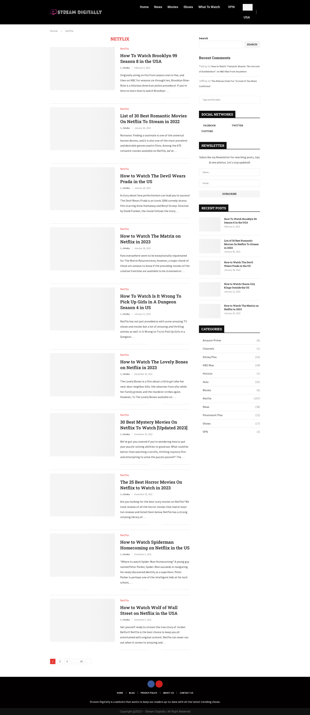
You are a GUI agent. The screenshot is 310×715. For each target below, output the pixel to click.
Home (144, 7)
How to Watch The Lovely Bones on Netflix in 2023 (154, 364)
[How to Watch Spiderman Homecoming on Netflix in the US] (82, 554)
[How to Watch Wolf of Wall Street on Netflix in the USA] (82, 620)
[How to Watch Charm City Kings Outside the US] (209, 289)
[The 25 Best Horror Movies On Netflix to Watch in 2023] (82, 494)
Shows (188, 7)
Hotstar (231, 373)
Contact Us (186, 692)
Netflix (231, 398)
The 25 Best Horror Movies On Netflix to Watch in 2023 (151, 485)
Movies (173, 7)
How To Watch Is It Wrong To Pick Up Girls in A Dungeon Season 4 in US (150, 301)
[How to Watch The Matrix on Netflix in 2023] (82, 248)
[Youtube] (159, 684)
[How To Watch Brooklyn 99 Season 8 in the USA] (82, 68)
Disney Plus (231, 357)
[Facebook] (151, 684)
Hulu (231, 382)
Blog (132, 692)
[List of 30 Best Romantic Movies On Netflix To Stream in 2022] (82, 128)
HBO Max (231, 365)
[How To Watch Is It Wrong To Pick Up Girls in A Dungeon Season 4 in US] (82, 308)
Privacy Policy (149, 692)
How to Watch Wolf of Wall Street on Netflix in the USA (149, 610)
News (158, 7)
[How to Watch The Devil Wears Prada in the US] (82, 188)
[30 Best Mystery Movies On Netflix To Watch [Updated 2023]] (82, 434)
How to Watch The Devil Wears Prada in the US (238, 264)
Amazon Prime (231, 340)
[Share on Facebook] (153, 98)
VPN (231, 7)
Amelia (126, 67)
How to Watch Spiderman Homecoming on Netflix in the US (155, 545)
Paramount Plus (231, 415)
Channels (231, 348)
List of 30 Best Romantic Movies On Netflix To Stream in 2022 (153, 118)
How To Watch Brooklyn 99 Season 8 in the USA (148, 58)
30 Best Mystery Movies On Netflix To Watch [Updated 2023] (153, 425)
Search (203, 38)
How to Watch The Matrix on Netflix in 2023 (150, 239)
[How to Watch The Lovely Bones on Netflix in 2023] (82, 374)
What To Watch (209, 7)
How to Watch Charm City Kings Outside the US (239, 285)
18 (81, 661)
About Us (168, 692)
